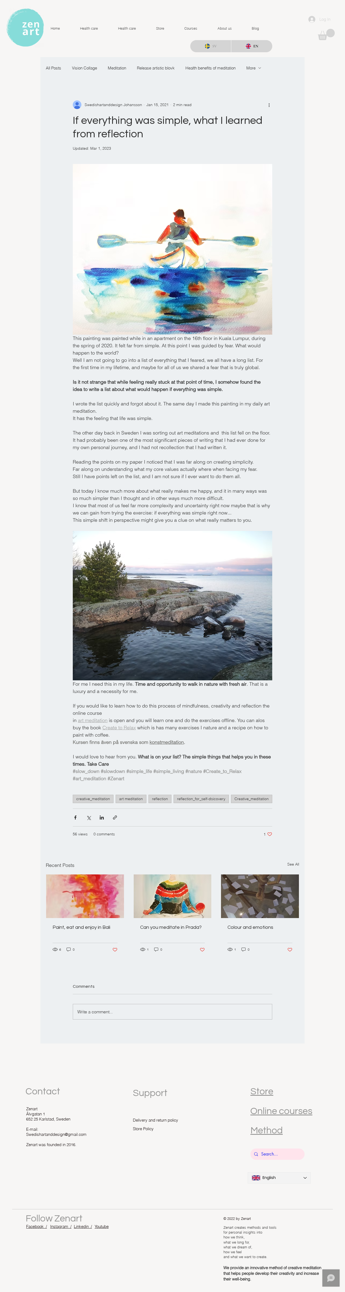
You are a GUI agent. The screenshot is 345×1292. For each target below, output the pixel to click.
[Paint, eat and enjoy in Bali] (85, 896)
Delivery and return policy (155, 1120)
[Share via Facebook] (75, 817)
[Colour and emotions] (260, 896)
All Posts (53, 68)
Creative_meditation (251, 798)
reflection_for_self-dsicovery (201, 798)
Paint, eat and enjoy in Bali (81, 927)
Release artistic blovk (156, 68)
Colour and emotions (250, 927)
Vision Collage (84, 68)
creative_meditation (93, 798)
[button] (326, 34)
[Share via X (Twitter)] (88, 817)
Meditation (117, 68)
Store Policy (143, 1128)
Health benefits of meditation (210, 68)
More (251, 68)
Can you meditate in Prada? (171, 927)
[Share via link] (115, 817)
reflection (160, 798)
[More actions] (269, 104)
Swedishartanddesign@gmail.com (56, 1134)
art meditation (131, 798)
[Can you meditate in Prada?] (173, 896)
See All (293, 864)
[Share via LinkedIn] (101, 817)
